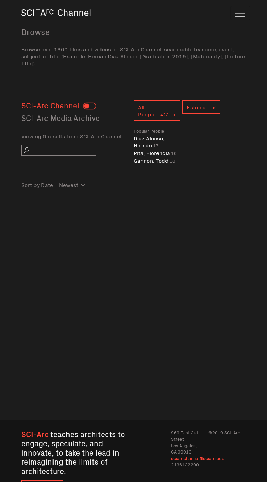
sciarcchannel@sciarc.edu (197, 458)
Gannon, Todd (154, 160)
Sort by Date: (38, 184)
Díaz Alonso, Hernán (149, 141)
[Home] (56, 22)
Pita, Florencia (155, 152)
